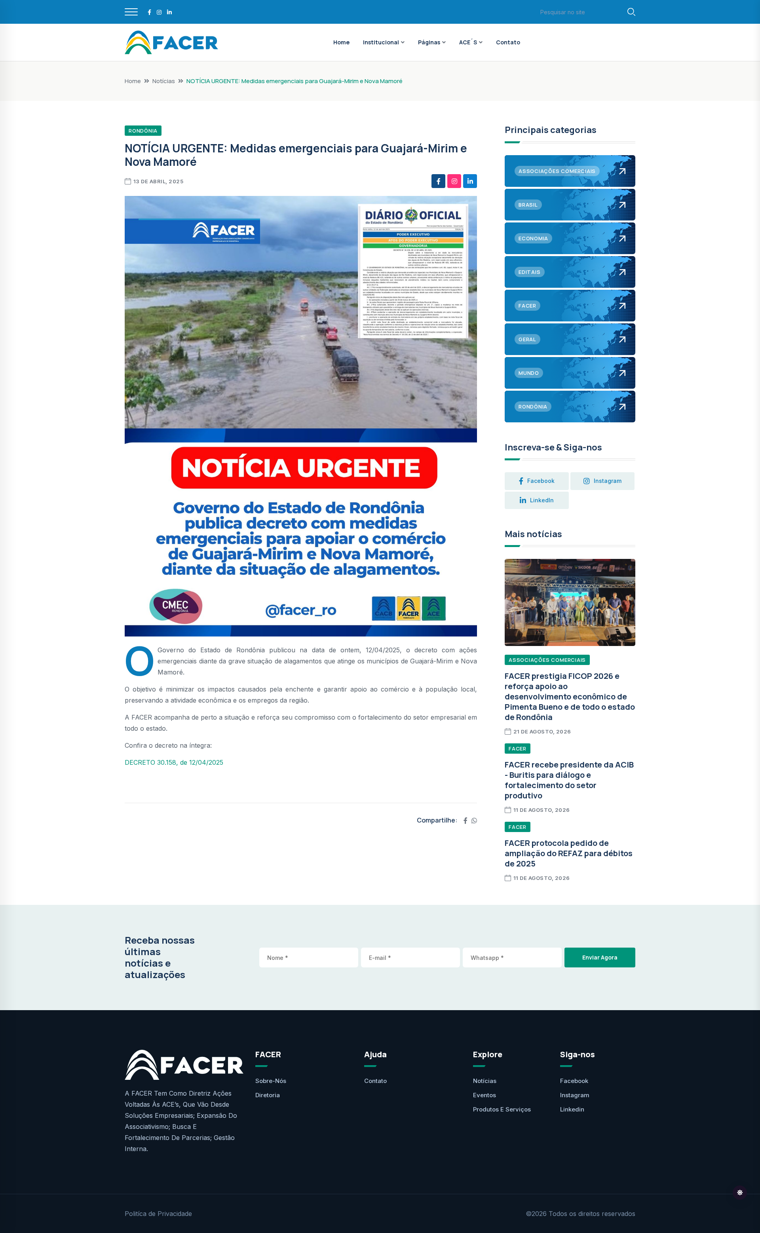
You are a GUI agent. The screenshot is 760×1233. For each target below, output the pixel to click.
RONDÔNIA (143, 130)
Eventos (484, 1095)
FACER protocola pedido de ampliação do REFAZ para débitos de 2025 (569, 853)
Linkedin (572, 1109)
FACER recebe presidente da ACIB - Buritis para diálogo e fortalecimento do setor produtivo (569, 780)
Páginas (429, 42)
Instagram (574, 1095)
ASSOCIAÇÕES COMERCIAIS (547, 659)
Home (341, 42)
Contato (508, 42)
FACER (517, 748)
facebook (541, 480)
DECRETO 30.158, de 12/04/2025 (174, 762)
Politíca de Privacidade (158, 1214)
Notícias (163, 81)
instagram (607, 480)
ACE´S (468, 42)
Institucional (381, 42)
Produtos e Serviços (502, 1109)
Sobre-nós (270, 1081)
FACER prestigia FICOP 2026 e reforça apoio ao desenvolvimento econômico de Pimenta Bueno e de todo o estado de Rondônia (570, 696)
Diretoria (267, 1095)
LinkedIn (542, 500)
